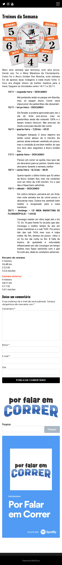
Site (4, 367)
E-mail (6, 356)
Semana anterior (12, 276)
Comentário (8, 309)
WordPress (35, 560)
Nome (6, 345)
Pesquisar (6, 424)
